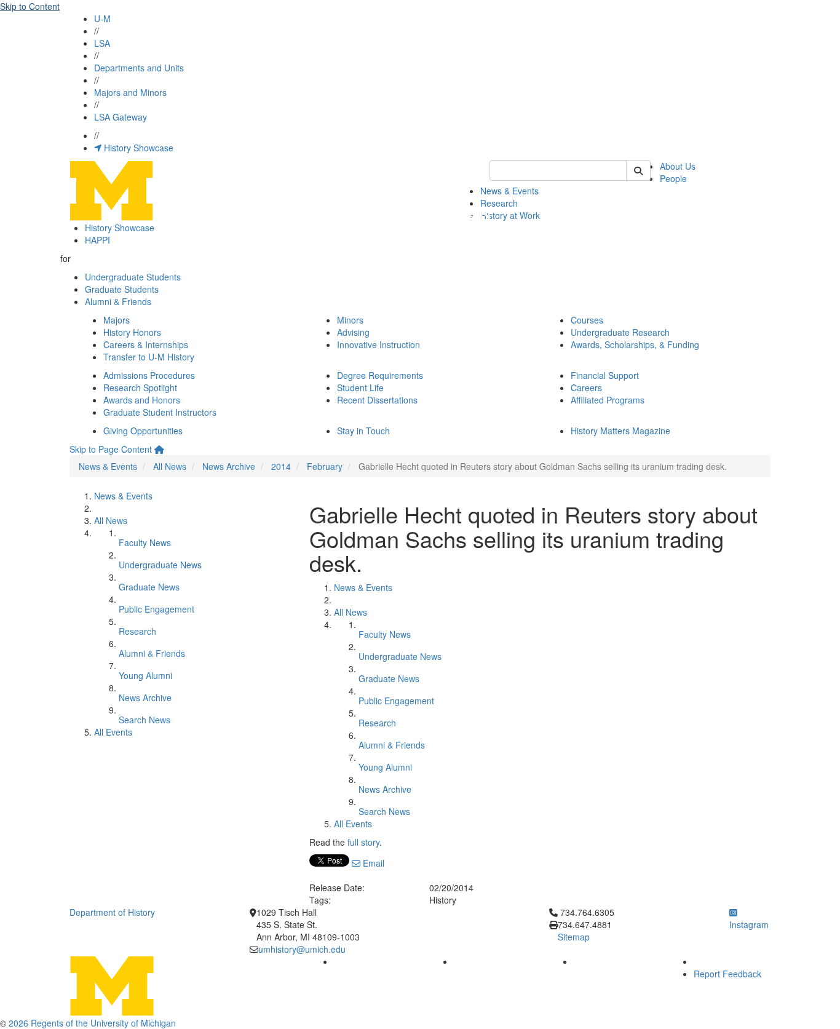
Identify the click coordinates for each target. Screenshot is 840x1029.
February (325, 466)
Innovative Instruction (378, 344)
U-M (102, 18)
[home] (159, 449)
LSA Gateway (120, 117)
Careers (586, 387)
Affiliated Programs (607, 400)
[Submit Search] (638, 170)
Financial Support (605, 375)
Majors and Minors (130, 92)
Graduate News (149, 587)
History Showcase (137, 147)
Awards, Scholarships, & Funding (635, 344)
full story (363, 842)
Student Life (360, 387)
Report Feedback (727, 973)
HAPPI (97, 240)
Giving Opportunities (143, 430)
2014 (281, 466)
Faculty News (145, 542)
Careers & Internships (145, 344)
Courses (587, 320)
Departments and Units (139, 68)
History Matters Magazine (620, 430)
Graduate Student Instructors (159, 412)
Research (499, 203)
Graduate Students (122, 289)
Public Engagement (156, 609)
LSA (102, 43)
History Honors (132, 332)
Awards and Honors (141, 400)
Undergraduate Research (620, 332)
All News (169, 466)
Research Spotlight (140, 387)
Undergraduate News (160, 564)
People (673, 178)
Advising (353, 332)
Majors (116, 320)
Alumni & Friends (118, 301)
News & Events (509, 191)
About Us (677, 166)
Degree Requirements (380, 375)
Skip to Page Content (110, 449)
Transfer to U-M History (148, 357)
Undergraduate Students (133, 277)
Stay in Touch (363, 430)
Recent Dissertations (377, 400)
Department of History (112, 912)
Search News (144, 719)
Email (372, 863)
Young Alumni (145, 675)
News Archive (228, 466)
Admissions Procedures (149, 375)
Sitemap (574, 937)
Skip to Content (30, 6)
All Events (113, 732)
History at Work (510, 215)
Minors (350, 320)
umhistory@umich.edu (302, 949)
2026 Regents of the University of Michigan (92, 1023)
